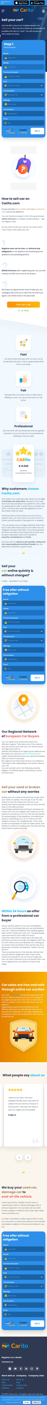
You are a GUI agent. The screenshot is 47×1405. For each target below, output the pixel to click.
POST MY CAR (23, 304)
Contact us (7, 1361)
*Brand (5, 53)
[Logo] (23, 11)
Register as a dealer (12, 1357)
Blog (3, 1382)
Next (37, 131)
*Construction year (10, 72)
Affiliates (5, 1388)
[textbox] (23, 85)
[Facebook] (21, 1369)
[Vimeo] (37, 1369)
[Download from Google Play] (37, 2)
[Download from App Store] (21, 2)
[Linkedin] (26, 1369)
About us (5, 1379)
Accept (26, 1402)
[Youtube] (15, 1369)
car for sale (15, 995)
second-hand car (29, 754)
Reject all (36, 1402)
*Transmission (8, 91)
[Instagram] (10, 1369)
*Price (5, 119)
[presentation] (19, 1157)
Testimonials (7, 1385)
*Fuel (5, 81)
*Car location (8, 109)
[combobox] (23, 85)
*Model (6, 63)
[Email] (32, 1369)
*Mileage (6, 100)
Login (43, 11)
